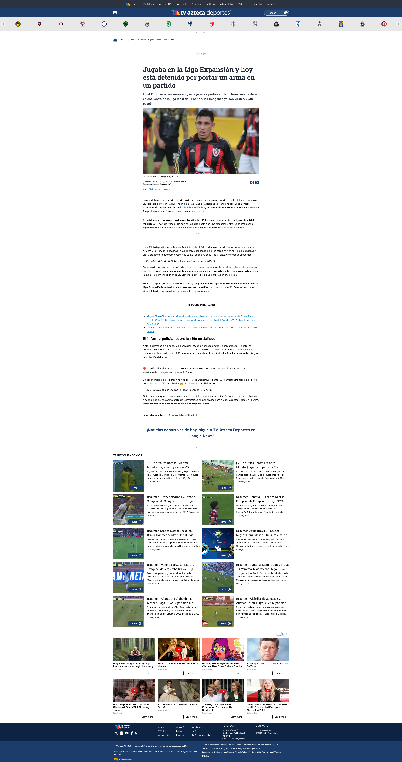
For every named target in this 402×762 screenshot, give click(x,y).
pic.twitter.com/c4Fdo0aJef (199, 383)
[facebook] (132, 734)
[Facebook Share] (252, 182)
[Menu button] (125, 13)
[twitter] (116, 734)
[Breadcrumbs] (116, 40)
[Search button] (286, 12)
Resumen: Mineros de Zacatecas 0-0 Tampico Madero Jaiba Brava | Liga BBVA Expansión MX (170, 567)
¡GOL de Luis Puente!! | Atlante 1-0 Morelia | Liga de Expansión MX (257, 465)
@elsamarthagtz (229, 379)
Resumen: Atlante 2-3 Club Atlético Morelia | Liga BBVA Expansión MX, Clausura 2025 (170, 601)
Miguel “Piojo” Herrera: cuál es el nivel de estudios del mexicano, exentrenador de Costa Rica (200, 316)
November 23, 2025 (204, 260)
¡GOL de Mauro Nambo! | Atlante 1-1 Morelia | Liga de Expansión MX (170, 465)
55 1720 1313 (261, 733)
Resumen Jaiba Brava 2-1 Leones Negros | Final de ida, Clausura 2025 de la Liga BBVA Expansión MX (261, 533)
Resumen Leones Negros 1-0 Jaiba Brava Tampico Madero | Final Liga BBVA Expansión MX (170, 533)
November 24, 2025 (200, 389)
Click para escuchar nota (159, 189)
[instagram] (121, 734)
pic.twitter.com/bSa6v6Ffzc (236, 254)
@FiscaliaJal (157, 368)
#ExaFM (174, 383)
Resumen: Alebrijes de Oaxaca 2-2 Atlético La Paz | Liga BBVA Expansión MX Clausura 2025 (261, 601)
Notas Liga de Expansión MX (181, 415)
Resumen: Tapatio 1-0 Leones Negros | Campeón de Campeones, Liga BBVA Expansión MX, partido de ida (261, 499)
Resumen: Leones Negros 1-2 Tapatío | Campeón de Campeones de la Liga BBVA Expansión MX (171, 499)
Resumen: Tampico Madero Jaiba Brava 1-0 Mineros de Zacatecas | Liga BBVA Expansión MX (262, 567)
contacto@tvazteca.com (266, 730)
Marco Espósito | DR (162, 184)
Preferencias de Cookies (230, 745)
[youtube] (127, 734)
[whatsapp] (136, 733)
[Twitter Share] (257, 182)
